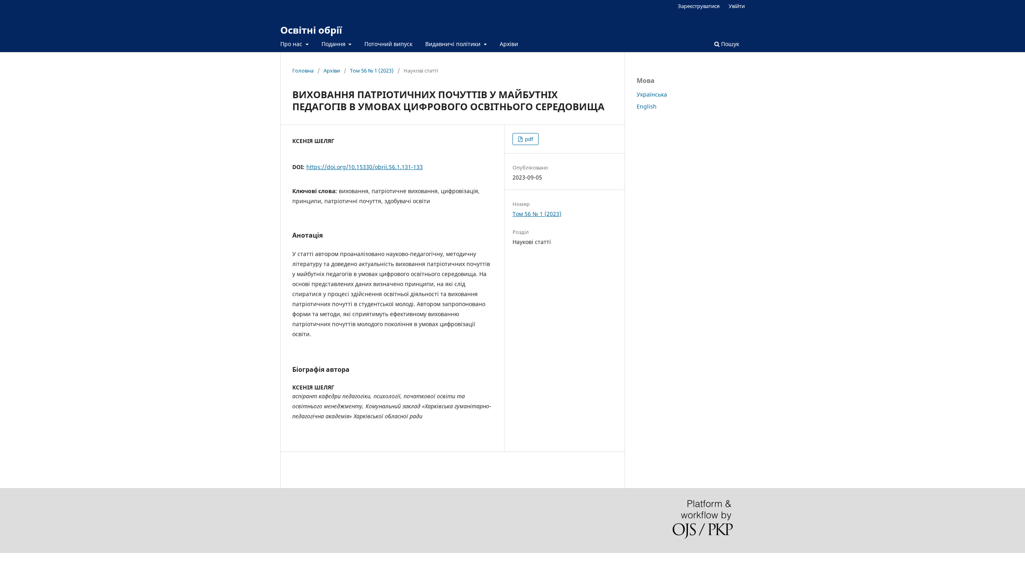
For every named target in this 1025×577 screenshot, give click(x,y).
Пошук (729, 44)
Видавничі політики (453, 44)
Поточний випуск (388, 44)
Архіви (509, 44)
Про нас (292, 44)
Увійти (737, 6)
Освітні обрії (311, 29)
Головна (303, 70)
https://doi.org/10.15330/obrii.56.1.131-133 (364, 167)
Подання (334, 44)
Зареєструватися (699, 6)
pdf (528, 139)
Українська (652, 94)
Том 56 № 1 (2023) (372, 70)
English (647, 106)
